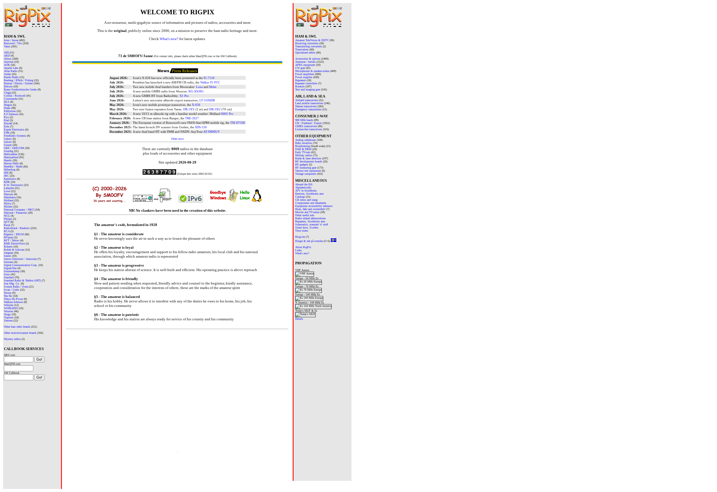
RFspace (8, 237)
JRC (6, 175)
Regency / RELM (14, 234)
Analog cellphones (305, 139)
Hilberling (9, 169)
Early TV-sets (302, 152)
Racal (7, 225)
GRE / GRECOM (14, 148)
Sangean (8, 252)
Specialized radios (305, 52)
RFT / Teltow (11, 240)
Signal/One (10, 268)
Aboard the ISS (304, 184)
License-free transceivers (308, 129)
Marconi (8, 194)
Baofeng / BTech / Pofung (18, 80)
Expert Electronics (14, 129)
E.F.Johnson (11, 114)
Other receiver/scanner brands (20, 332)
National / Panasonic (15, 212)
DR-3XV (189, 109)
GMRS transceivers (306, 126)
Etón (6, 126)
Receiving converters (306, 43)
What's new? (302, 253)
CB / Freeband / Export (308, 123)
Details (299, 318)
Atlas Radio (10, 71)
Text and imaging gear (307, 89)
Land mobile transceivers (309, 103)
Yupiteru (8, 317)
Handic (8, 160)
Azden (7, 74)
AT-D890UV (211, 131)
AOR (7, 64)
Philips (8, 218)
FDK (7, 132)
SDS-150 (201, 127)
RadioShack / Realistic (17, 228)
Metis (212, 86)
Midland (8, 200)
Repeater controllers (306, 83)
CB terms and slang (306, 199)
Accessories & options (307, 58)
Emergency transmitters (308, 109)
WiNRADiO (11, 308)
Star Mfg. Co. (12, 283)
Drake (7, 107)
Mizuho (8, 206)
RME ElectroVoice (14, 243)
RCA (7, 231)
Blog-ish (300, 236)
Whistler (8, 305)
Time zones (301, 230)
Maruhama (10, 197)
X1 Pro (184, 95)
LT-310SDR (207, 100)
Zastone (8, 320)
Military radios (303, 155)
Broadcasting (302, 146)
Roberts (8, 246)
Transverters (302, 49)
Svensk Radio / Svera (16, 286)
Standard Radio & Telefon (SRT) (22, 280)
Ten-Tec (8, 295)
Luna (199, 86)
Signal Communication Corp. (21, 265)
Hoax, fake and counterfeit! (310, 209)
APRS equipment (305, 64)
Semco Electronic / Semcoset (20, 258)
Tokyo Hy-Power (13, 298)
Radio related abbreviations (310, 218)
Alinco (7, 58)
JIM (6, 172)
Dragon (8, 104)
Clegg (7, 92)
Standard (9, 277)
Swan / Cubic (11, 289)
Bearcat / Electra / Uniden (18, 83)
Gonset (8, 144)
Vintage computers (305, 173)
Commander (11, 98)
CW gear (300, 67)
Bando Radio (11, 77)
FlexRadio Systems (15, 135)
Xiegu (7, 314)
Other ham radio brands (17, 326)
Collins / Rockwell (14, 95)
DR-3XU (215, 109)
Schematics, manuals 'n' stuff (311, 224)
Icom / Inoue (11, 40)
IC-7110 (209, 78)
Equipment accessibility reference (313, 205)
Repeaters (300, 80)
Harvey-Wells (11, 163)
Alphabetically (303, 187)
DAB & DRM (303, 149)
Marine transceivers (306, 106)
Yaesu (7, 46)
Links (298, 250)
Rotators (300, 86)
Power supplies (303, 77)
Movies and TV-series (307, 212)
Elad (6, 120)
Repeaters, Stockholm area (310, 221)
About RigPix (303, 247)
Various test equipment (308, 170)
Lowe (7, 191)
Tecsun (7, 292)
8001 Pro (227, 113)
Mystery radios (12, 339)
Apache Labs (11, 67)
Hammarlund (11, 157)
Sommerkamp (12, 271)
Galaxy (8, 138)
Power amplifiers (304, 74)
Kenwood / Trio (13, 43)
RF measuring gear (305, 167)
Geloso (8, 141)
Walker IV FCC (210, 82)
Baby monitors (303, 142)
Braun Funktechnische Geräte (20, 89)
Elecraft (8, 123)
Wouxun (8, 311)
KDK (7, 181)
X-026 (196, 104)
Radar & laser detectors (308, 158)
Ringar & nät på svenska (309, 240)
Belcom (8, 86)
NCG (7, 215)
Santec (7, 255)
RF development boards (308, 161)
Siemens (8, 262)
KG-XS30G (196, 91)
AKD (7, 55)
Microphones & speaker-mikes (312, 71)
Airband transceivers (306, 100)
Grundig (8, 151)
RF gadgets (301, 164)
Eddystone (10, 111)
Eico (6, 117)
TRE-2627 (192, 118)
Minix (7, 203)
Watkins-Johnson (13, 302)
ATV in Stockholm (306, 190)
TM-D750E (237, 122)
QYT (7, 221)
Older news (177, 138)
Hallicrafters (10, 154)
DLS (6, 101)
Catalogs (300, 196)
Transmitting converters (308, 46)
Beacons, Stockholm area (309, 193)
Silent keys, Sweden (306, 227)
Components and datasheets (310, 202)
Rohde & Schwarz (14, 249)
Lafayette (9, 188)
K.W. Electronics (13, 184)
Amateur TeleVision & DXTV (312, 40)
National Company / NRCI (19, 209)
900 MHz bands (304, 120)
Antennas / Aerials (305, 61)
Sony (7, 274)
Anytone (8, 61)
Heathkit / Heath (13, 166)
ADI (6, 52)
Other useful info (304, 215)
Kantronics (10, 178)
